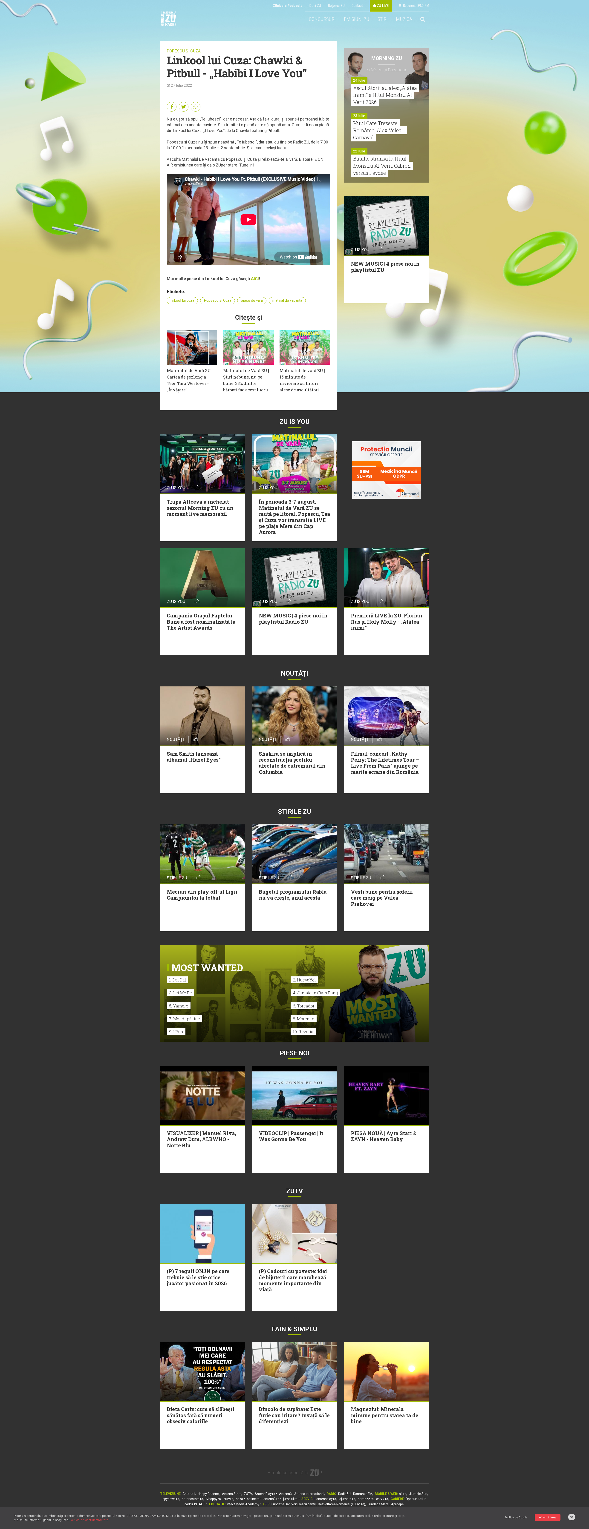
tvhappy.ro (213, 1499)
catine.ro (253, 1499)
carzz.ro (382, 1499)
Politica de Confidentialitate (88, 1520)
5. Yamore (178, 1006)
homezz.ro (366, 1499)
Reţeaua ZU (336, 5)
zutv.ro (228, 1499)
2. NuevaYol (304, 980)
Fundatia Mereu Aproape (386, 1504)
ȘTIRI (383, 19)
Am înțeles (549, 1517)
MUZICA (404, 19)
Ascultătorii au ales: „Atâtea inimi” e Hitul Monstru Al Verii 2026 (385, 95)
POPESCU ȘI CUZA (184, 51)
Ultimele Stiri (418, 1494)
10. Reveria (303, 1031)
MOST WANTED (207, 967)
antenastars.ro (192, 1499)
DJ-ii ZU (315, 5)
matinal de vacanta (287, 300)
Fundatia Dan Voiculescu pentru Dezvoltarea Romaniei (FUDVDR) (318, 1504)
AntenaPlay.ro (265, 1494)
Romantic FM (362, 1494)
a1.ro (402, 1494)
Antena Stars (231, 1494)
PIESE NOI (294, 1053)
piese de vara (252, 300)
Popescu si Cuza (217, 300)
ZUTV (248, 1494)
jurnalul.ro (290, 1499)
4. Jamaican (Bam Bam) (315, 992)
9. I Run (176, 1031)
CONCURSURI (322, 19)
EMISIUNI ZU (356, 19)
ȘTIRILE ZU (294, 811)
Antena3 (285, 1494)
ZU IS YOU (295, 421)
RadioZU (344, 1494)
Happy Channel (208, 1494)
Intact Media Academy (243, 1504)
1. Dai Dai (177, 980)
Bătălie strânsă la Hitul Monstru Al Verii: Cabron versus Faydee (382, 165)
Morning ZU (386, 58)
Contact (357, 5)
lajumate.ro (347, 1499)
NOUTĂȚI (294, 673)
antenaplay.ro (326, 1499)
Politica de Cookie (516, 1517)
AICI (255, 278)
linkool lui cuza (182, 300)
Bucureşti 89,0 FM (415, 5)
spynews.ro (171, 1499)
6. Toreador (304, 1006)
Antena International (309, 1494)
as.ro (239, 1499)
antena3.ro (271, 1499)
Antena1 (188, 1494)
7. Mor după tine (184, 1018)
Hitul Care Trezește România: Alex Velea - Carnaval (379, 130)
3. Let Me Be (180, 992)
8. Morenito (303, 1018)
